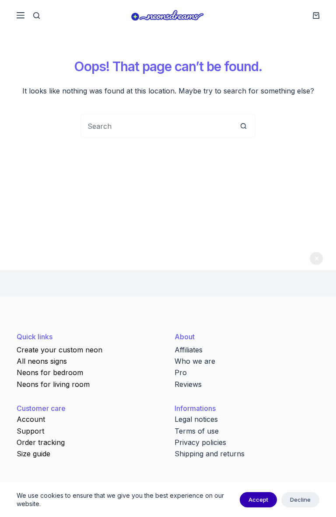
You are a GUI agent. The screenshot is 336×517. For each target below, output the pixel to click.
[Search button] (243, 126)
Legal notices (196, 419)
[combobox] (156, 126)
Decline (300, 499)
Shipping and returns (210, 453)
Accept (258, 499)
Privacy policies (200, 442)
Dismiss (316, 258)
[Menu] (20, 15)
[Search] (36, 15)
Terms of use (197, 431)
